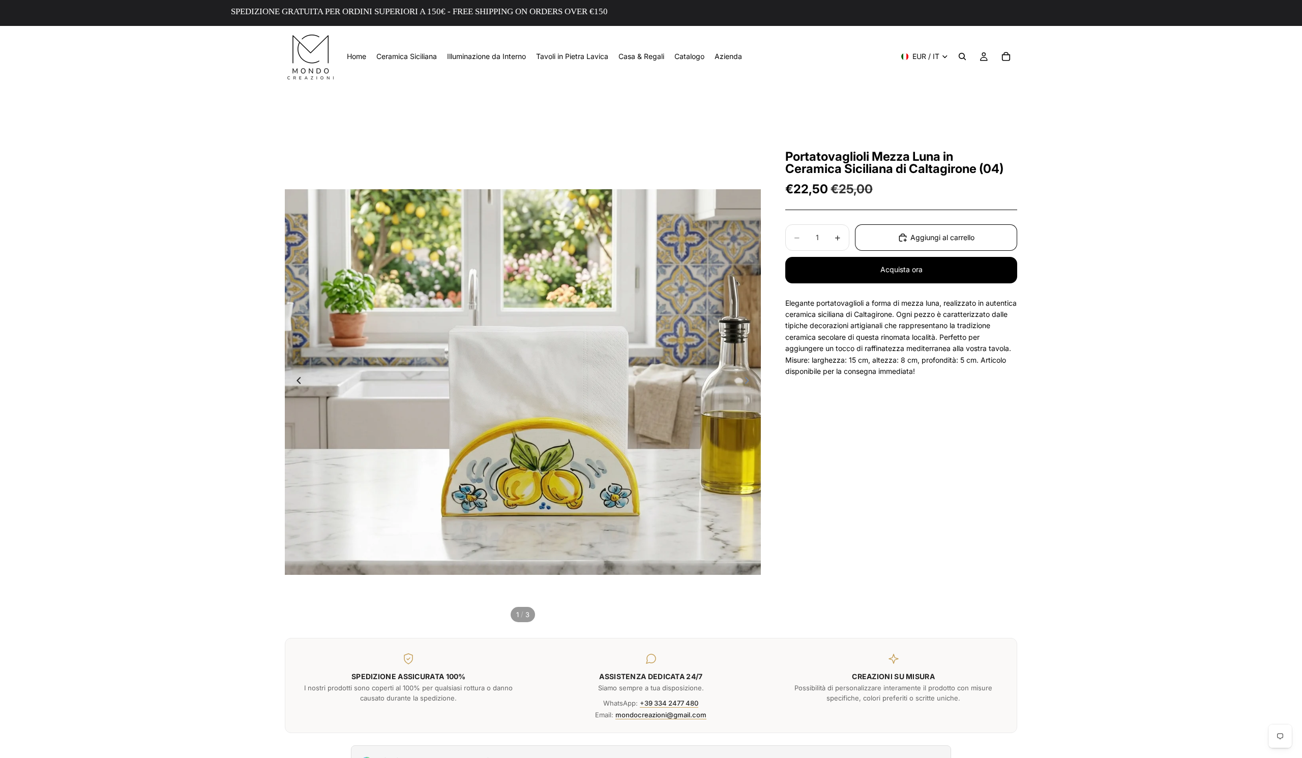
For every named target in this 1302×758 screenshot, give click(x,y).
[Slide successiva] (749, 382)
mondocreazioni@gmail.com (660, 715)
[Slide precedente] (296, 382)
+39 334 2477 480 (669, 703)
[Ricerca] (962, 56)
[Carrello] (1006, 56)
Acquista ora (901, 269)
